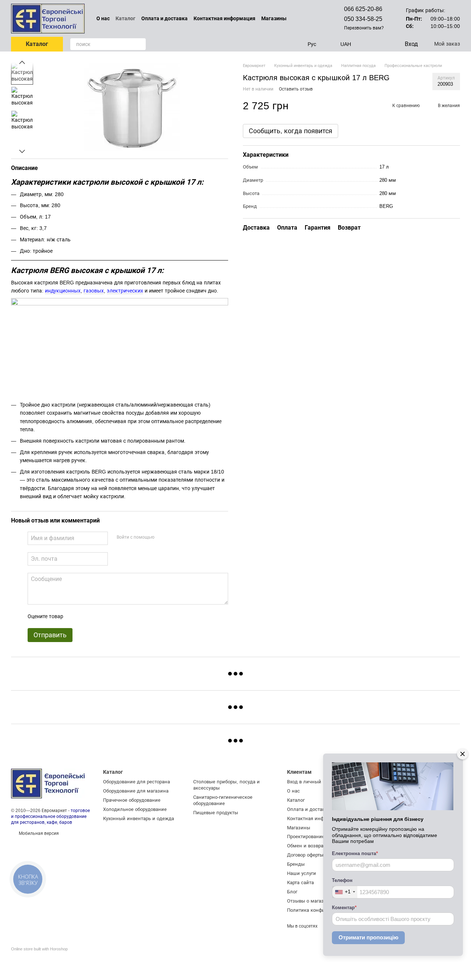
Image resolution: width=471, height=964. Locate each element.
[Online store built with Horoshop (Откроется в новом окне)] (39, 955)
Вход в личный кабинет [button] (314, 781)
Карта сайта (300, 882)
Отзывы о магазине (309, 901)
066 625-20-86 (363, 9)
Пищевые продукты (215, 812)
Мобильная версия (38, 833)
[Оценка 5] (122, 616)
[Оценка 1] (75, 616)
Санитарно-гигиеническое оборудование (222, 800)
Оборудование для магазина (136, 791)
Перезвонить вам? (364, 28)
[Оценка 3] (99, 616)
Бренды (296, 864)
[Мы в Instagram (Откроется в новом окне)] (312, 18)
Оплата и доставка (164, 18)
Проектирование (306, 836)
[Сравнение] (368, 44)
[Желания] (383, 44)
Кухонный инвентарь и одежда (138, 818)
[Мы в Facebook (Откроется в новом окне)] (303, 18)
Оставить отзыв (296, 89)
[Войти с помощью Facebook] (162, 537)
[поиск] (140, 44)
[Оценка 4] (111, 616)
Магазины (274, 18)
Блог (292, 891)
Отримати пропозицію (369, 937)
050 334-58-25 (363, 19)
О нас (103, 18)
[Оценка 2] (87, 616)
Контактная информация (224, 18)
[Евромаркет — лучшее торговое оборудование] (48, 783)
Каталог (125, 18)
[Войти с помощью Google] (174, 537)
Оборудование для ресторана (136, 781)
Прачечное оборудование (131, 800)
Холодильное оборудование (135, 809)
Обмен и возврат (306, 845)
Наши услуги (301, 873)
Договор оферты (305, 855)
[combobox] (344, 892)
